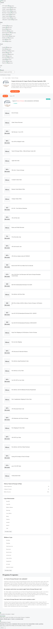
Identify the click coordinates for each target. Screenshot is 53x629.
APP (1, 65)
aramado (8, 522)
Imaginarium (8, 561)
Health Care (5, 37)
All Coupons (5, 5)
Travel (3, 39)
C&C (7, 528)
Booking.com (5, 50)
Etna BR (8, 501)
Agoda (3, 59)
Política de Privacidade (16, 617)
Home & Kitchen (6, 32)
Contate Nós (7, 617)
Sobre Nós (2, 617)
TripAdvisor (5, 54)
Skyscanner (5, 57)
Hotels (3, 49)
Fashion (4, 27)
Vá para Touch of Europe (15, 91)
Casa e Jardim (7, 77)
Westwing (8, 510)
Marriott (4, 52)
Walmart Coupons (6, 11)
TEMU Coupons (6, 9)
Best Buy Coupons (6, 12)
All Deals (4, 25)
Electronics (4, 30)
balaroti (7, 525)
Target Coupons (5, 16)
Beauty (4, 29)
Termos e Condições (25, 617)
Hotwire (4, 56)
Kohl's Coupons (6, 14)
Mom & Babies (5, 36)
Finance (4, 34)
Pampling (8, 543)
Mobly (7, 516)
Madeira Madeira (9, 507)
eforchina (8, 540)
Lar (3, 77)
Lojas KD (8, 504)
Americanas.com (9, 546)
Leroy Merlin (8, 513)
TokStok (8, 519)
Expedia (4, 47)
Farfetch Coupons (6, 17)
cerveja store (8, 555)
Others (3, 41)
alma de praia (8, 552)
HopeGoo (4, 62)
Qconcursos (8, 549)
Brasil (2, 627)
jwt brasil (8, 564)
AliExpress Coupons (7, 19)
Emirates (4, 61)
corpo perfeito (9, 558)
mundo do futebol (9, 567)
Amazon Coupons (6, 7)
